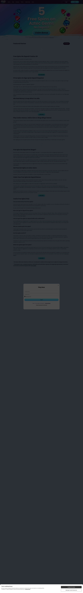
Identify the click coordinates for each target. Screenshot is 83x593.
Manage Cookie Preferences (71, 590)
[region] (41, 588)
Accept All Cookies (71, 587)
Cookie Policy (27, 589)
